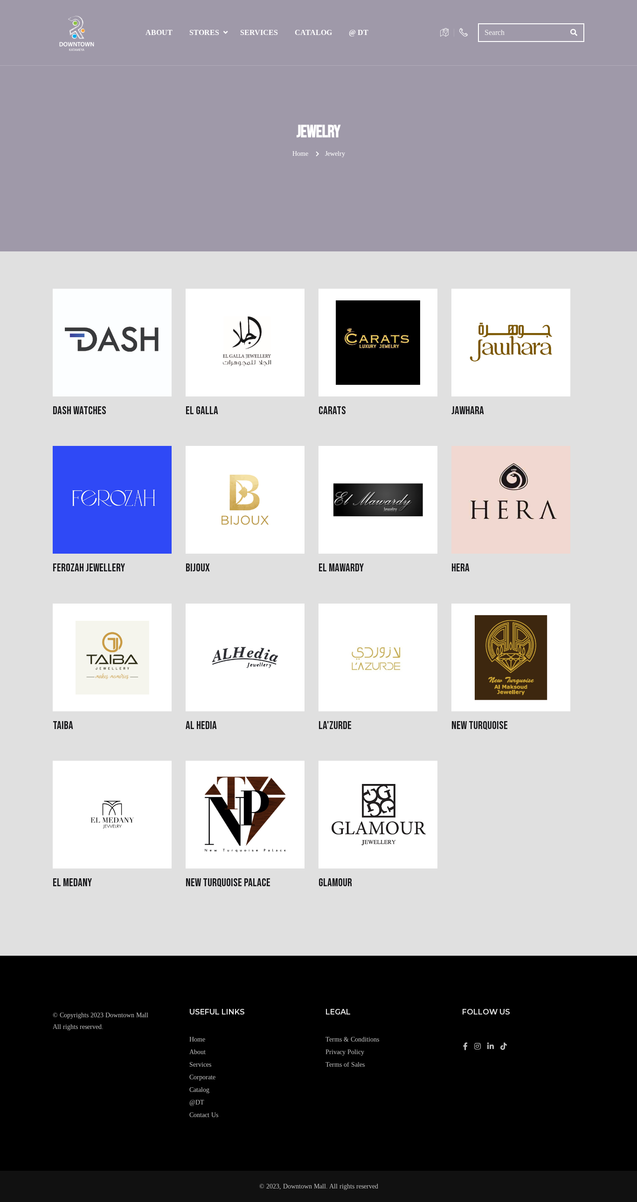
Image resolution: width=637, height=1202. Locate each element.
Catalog (313, 32)
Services (259, 32)
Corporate (202, 1077)
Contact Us (203, 1115)
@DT (196, 1102)
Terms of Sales (345, 1064)
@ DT (358, 32)
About (159, 32)
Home (300, 153)
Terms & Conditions (352, 1039)
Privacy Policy (344, 1052)
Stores (204, 32)
